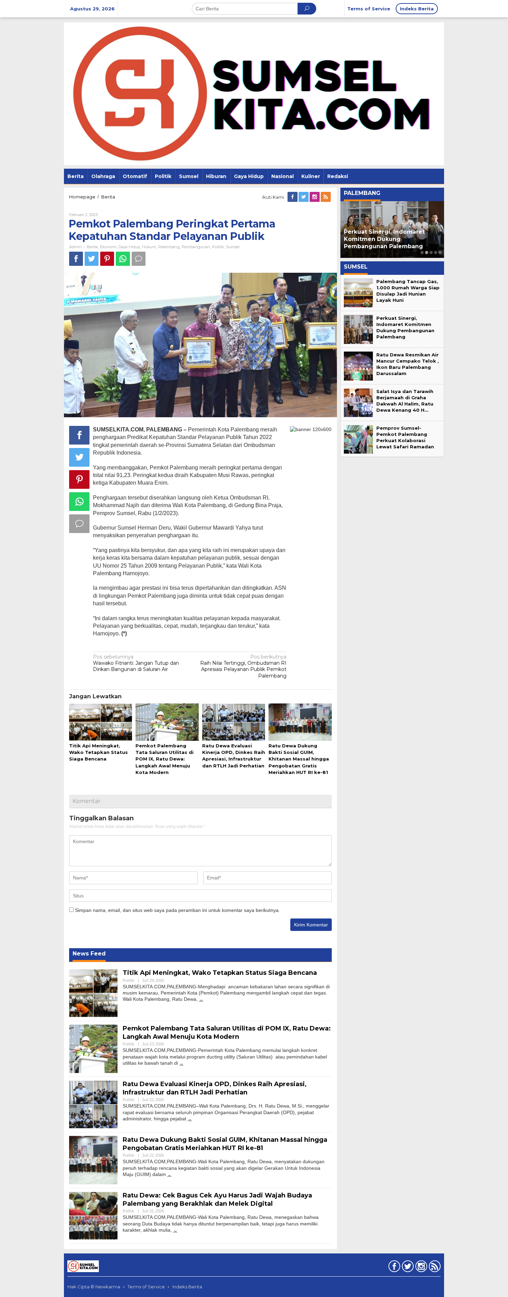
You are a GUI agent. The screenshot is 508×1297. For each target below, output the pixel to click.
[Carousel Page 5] (440, 252)
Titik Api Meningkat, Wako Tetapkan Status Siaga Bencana (98, 752)
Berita (92, 246)
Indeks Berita (187, 1286)
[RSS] (326, 197)
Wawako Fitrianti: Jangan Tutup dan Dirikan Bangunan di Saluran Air (136, 663)
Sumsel (232, 246)
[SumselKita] (254, 93)
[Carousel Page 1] (422, 252)
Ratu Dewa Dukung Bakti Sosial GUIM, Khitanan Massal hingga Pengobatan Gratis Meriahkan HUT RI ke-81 (299, 759)
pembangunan (196, 246)
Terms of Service (146, 1286)
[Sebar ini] (76, 259)
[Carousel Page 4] (435, 252)
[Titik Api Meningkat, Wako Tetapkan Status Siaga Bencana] (201, 999)
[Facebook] (293, 197)
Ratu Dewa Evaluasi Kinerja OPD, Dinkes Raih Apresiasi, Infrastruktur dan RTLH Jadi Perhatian (215, 1088)
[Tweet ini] (91, 259)
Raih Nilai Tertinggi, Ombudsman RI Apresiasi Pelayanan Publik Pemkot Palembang (243, 666)
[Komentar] (138, 259)
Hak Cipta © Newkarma (93, 1286)
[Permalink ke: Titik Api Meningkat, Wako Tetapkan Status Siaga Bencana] (100, 722)
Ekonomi (108, 246)
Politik (218, 246)
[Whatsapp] (123, 259)
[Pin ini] (107, 259)
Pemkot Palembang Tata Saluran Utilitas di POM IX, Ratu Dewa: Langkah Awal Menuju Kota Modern (164, 759)
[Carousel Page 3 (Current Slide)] (431, 252)
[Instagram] (315, 197)
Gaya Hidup (129, 246)
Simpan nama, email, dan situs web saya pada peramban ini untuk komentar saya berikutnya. (177, 910)
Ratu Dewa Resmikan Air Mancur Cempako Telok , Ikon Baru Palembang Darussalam (392, 239)
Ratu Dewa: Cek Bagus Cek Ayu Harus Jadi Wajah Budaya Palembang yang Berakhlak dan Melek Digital (217, 1199)
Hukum (149, 246)
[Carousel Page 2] (426, 252)
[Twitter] (304, 197)
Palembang (169, 246)
